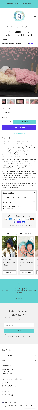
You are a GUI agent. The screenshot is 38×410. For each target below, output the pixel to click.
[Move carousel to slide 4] (21, 298)
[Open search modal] (6, 16)
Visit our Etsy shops (19, 5)
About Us (8, 382)
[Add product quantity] (10, 122)
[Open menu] (3, 16)
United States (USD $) (11, 402)
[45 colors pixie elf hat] (26, 246)
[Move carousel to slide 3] (19, 298)
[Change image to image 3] (20, 101)
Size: (6, 108)
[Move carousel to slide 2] (18, 298)
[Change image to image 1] (4, 101)
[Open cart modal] (35, 16)
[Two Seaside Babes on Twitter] (5, 395)
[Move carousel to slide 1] (16, 298)
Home (3, 27)
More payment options (19, 133)
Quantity (4, 117)
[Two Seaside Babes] (19, 16)
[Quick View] (14, 239)
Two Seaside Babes (17, 406)
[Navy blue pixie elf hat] (9, 246)
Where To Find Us (10, 386)
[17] (19, 72)
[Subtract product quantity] (3, 122)
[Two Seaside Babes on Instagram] (12, 395)
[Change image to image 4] (27, 101)
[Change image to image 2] (11, 101)
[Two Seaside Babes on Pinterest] (9, 395)
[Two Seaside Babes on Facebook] (2, 395)
